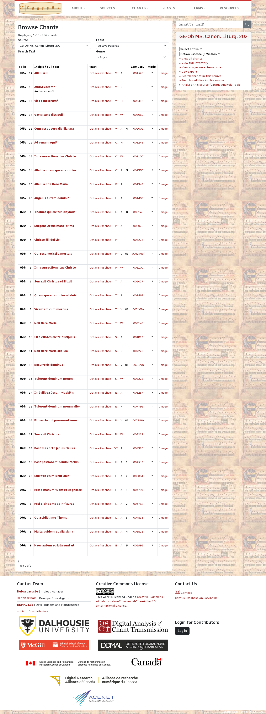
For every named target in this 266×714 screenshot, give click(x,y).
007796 (138, 406)
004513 (138, 517)
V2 (116, 448)
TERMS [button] (197, 8)
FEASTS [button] (169, 8)
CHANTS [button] (139, 8)
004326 (138, 448)
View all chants (192, 58)
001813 (138, 337)
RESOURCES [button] (229, 8)
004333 (138, 462)
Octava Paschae (100, 73)
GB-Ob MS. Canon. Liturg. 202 (213, 36)
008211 (138, 434)
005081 (138, 476)
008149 (138, 323)
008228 (138, 379)
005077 (138, 281)
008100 (138, 156)
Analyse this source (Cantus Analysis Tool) (211, 84)
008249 (138, 142)
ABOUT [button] (77, 8)
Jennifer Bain (27, 598)
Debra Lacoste (27, 591)
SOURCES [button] (107, 8)
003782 (138, 504)
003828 (138, 531)
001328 (138, 73)
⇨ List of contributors (32, 611)
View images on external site (202, 67)
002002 (138, 128)
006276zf (138, 253)
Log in (182, 631)
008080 (138, 115)
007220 (138, 351)
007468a (138, 309)
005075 (138, 226)
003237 (138, 392)
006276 (138, 240)
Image (163, 73)
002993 (138, 545)
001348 (138, 184)
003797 (138, 490)
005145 (138, 212)
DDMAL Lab (25, 605)
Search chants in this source (201, 76)
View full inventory (195, 63)
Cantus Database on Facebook (196, 598)
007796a (138, 420)
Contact (186, 593)
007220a (138, 365)
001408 (138, 198)
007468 (138, 295)
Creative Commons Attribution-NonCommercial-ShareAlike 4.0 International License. (129, 601)
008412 (138, 101)
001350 (138, 170)
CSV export (189, 71)
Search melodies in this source (203, 80)
